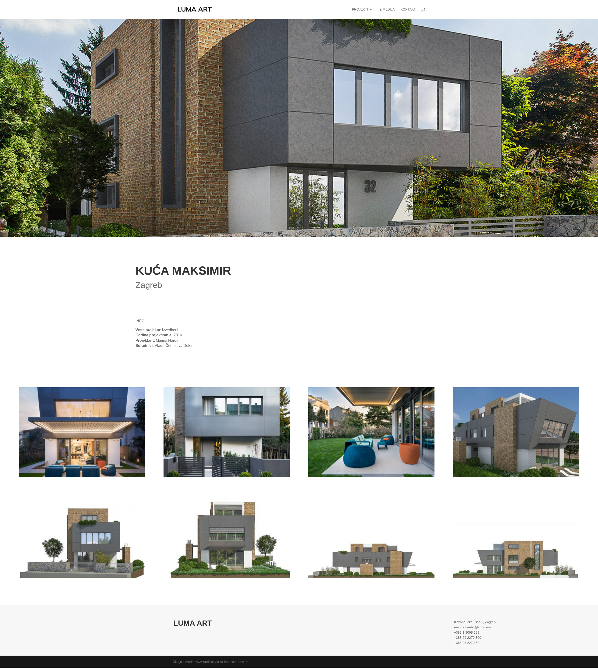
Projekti (360, 9)
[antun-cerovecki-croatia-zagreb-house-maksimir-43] (226, 477)
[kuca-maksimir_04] (371, 585)
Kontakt (408, 9)
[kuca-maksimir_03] (82, 585)
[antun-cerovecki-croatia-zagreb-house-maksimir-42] (371, 477)
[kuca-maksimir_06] (226, 585)
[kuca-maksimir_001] (516, 477)
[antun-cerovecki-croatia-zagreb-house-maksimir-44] (82, 477)
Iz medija (387, 9)
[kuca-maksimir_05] (516, 585)
